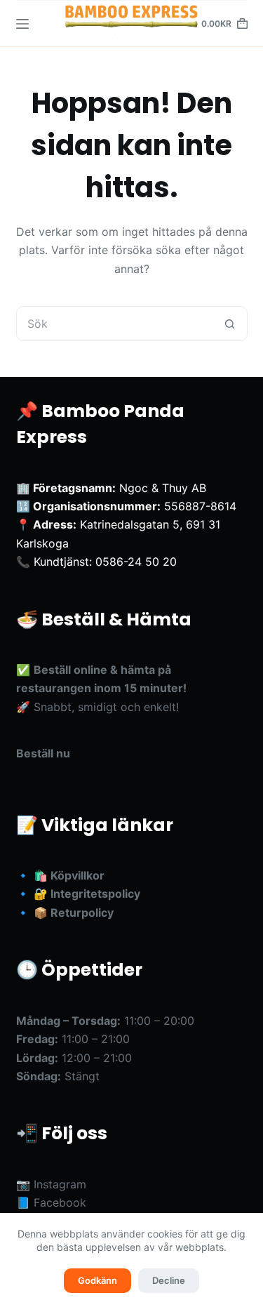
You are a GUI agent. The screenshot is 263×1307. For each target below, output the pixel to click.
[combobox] (115, 323)
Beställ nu (43, 753)
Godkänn (97, 1280)
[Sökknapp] (230, 323)
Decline (168, 1280)
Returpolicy (82, 912)
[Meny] (22, 24)
